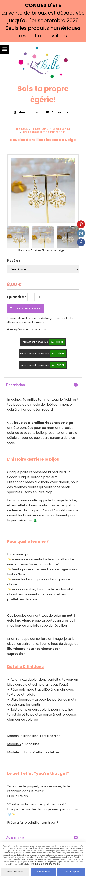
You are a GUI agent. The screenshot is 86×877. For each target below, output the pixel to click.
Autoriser (57, 342)
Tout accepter (71, 871)
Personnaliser (15, 871)
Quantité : (16, 296)
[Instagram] (81, 233)
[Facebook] (81, 242)
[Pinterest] (81, 224)
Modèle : (13, 260)
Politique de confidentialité (45, 864)
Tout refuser (43, 871)
